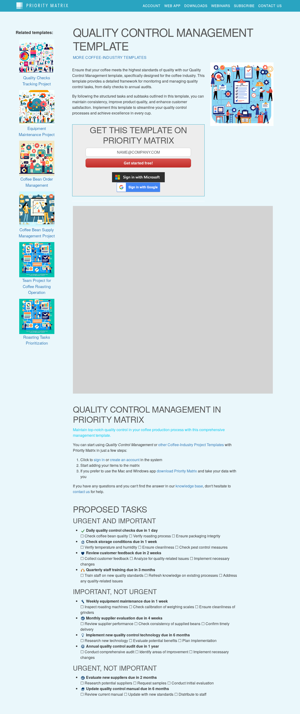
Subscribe (244, 5)
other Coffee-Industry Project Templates (191, 444)
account (152, 5)
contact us (270, 5)
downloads (195, 5)
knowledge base (189, 486)
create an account (124, 459)
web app (172, 5)
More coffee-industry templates (110, 57)
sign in (99, 459)
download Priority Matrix (177, 471)
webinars (220, 5)
